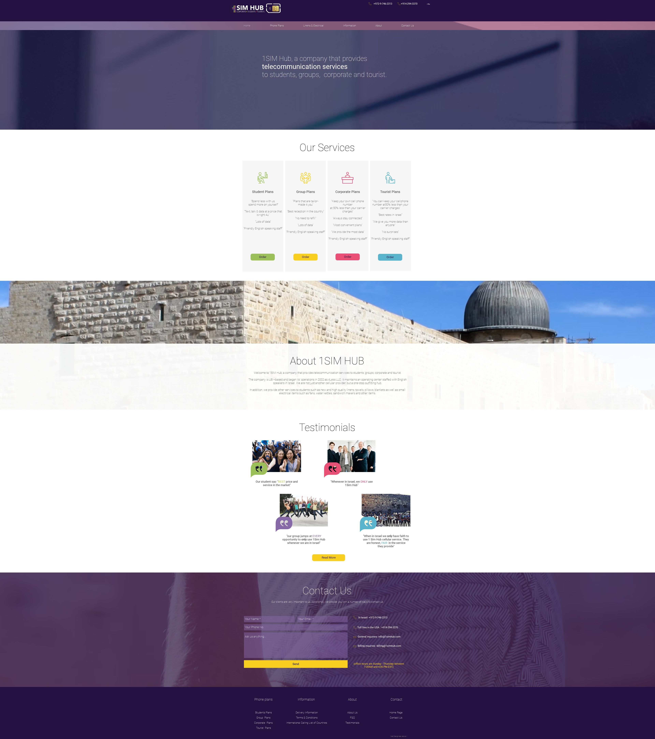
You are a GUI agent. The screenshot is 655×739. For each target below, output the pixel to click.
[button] (276, 25)
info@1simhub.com (389, 636)
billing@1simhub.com (389, 645)
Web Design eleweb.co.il (398, 736)
